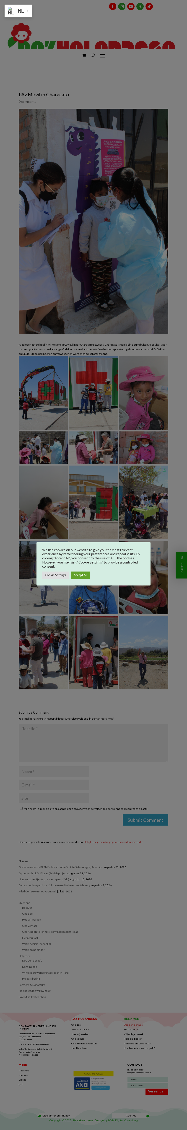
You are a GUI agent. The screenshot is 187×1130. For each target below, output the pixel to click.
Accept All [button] (80, 575)
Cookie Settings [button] (55, 575)
